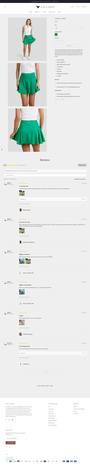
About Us (37, 12)
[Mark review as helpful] (85, 204)
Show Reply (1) (23, 199)
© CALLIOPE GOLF (10, 457)
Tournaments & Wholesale (78, 409)
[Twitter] (61, 99)
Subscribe (11, 442)
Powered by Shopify (10, 459)
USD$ (7, 454)
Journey (75, 411)
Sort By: (76, 179)
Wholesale (52, 12)
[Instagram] (9, 419)
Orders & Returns (52, 416)
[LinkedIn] (12, 419)
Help (59, 12)
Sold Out (69, 45)
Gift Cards (51, 411)
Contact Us (75, 413)
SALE (44, 12)
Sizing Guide (51, 409)
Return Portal (51, 413)
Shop (30, 12)
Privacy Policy (51, 422)
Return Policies (52, 418)
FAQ (49, 406)
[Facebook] (59, 99)
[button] (27, 165)
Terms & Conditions (53, 425)
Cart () (84, 6)
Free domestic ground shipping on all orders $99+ (45, 1)
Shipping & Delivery (53, 420)
